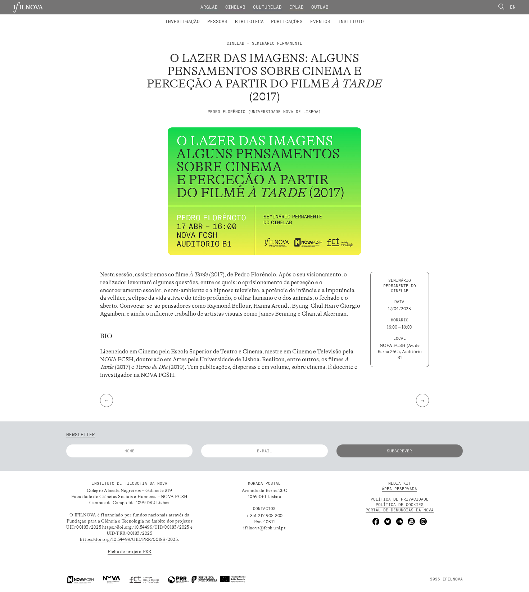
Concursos (385, 17)
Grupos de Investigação (279, 17)
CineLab (235, 7)
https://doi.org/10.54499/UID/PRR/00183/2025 (128, 539)
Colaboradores (245, 17)
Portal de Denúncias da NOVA (400, 509)
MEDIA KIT (399, 483)
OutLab (320, 7)
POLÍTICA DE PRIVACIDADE (400, 499)
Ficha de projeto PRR (130, 551)
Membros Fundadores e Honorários (315, 17)
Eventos (320, 21)
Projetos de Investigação (206, 17)
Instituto (351, 21)
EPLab (296, 7)
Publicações (287, 21)
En (513, 7)
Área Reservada (399, 488)
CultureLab (267, 7)
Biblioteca (249, 21)
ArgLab (209, 7)
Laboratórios (148, 17)
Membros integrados (195, 17)
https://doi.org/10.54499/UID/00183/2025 (145, 527)
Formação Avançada (341, 17)
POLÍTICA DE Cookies (400, 504)
